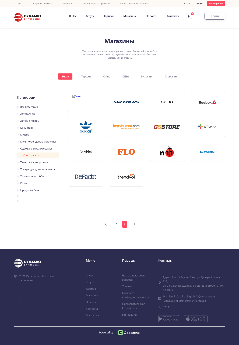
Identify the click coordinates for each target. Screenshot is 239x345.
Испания (147, 76)
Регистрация (216, 3)
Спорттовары (31, 155)
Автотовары (27, 114)
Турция (86, 76)
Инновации (129, 314)
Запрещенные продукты (97, 3)
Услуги (90, 15)
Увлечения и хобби (32, 176)
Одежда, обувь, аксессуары (36, 148)
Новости (151, 15)
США (125, 76)
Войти (200, 3)
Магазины (129, 15)
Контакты (173, 15)
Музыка (25, 134)
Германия (171, 76)
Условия (127, 286)
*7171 (20, 3)
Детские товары (30, 120)
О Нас (73, 15)
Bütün (65, 76)
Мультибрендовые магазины (38, 141)
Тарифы (109, 15)
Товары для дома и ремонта (37, 169)
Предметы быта (30, 190)
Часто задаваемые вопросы (134, 3)
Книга (23, 183)
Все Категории (29, 107)
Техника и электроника (34, 162)
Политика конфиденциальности (135, 295)
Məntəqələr (68, 3)
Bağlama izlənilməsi (43, 3)
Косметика (26, 127)
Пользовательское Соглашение (133, 306)
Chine (106, 76)
